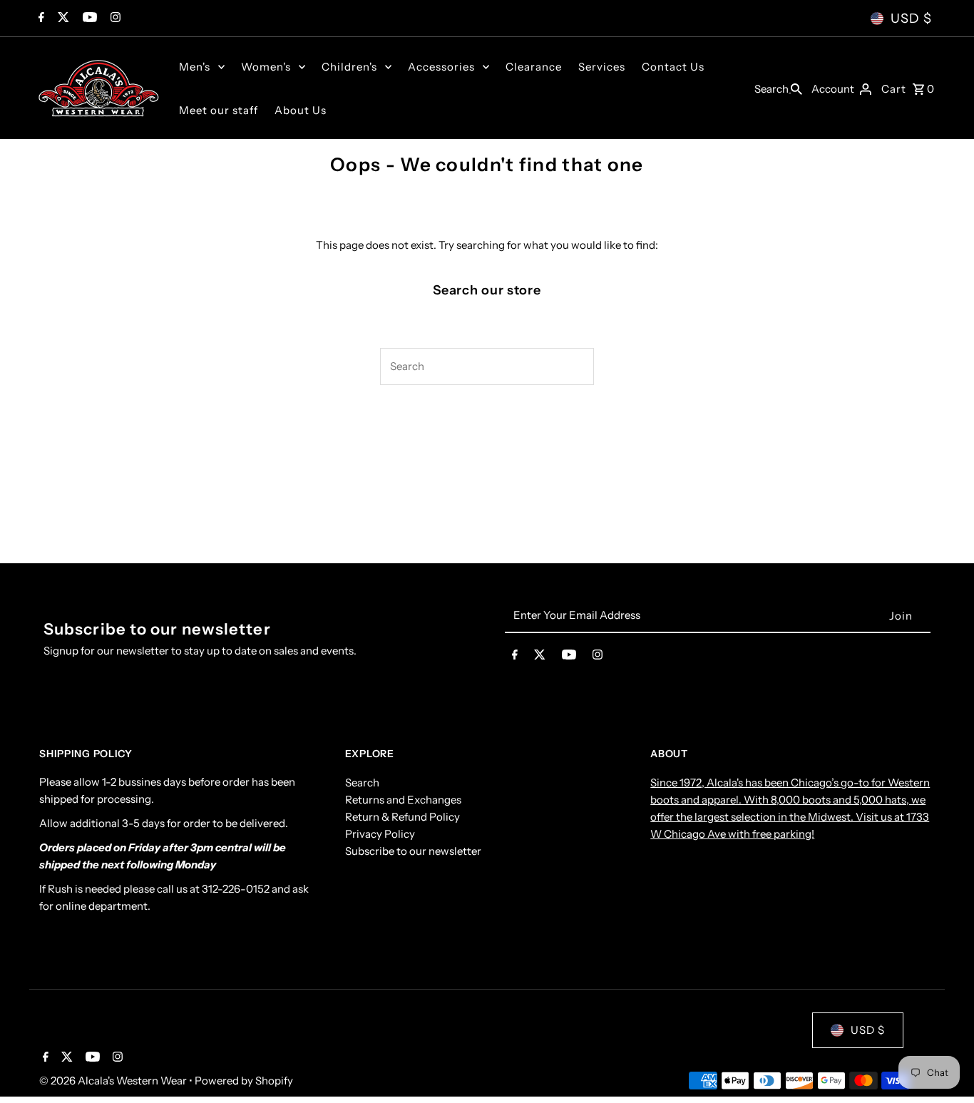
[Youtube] (88, 18)
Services (601, 66)
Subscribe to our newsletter (413, 850)
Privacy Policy (380, 833)
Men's (194, 66)
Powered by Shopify (244, 1080)
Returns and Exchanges (403, 799)
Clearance (534, 66)
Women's (266, 66)
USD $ (911, 18)
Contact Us (673, 66)
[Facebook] (39, 18)
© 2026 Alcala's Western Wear (114, 1080)
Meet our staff (218, 110)
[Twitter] (61, 18)
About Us (301, 110)
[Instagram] (114, 18)
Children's (349, 66)
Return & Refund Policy (402, 816)
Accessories (441, 66)
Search (362, 782)
